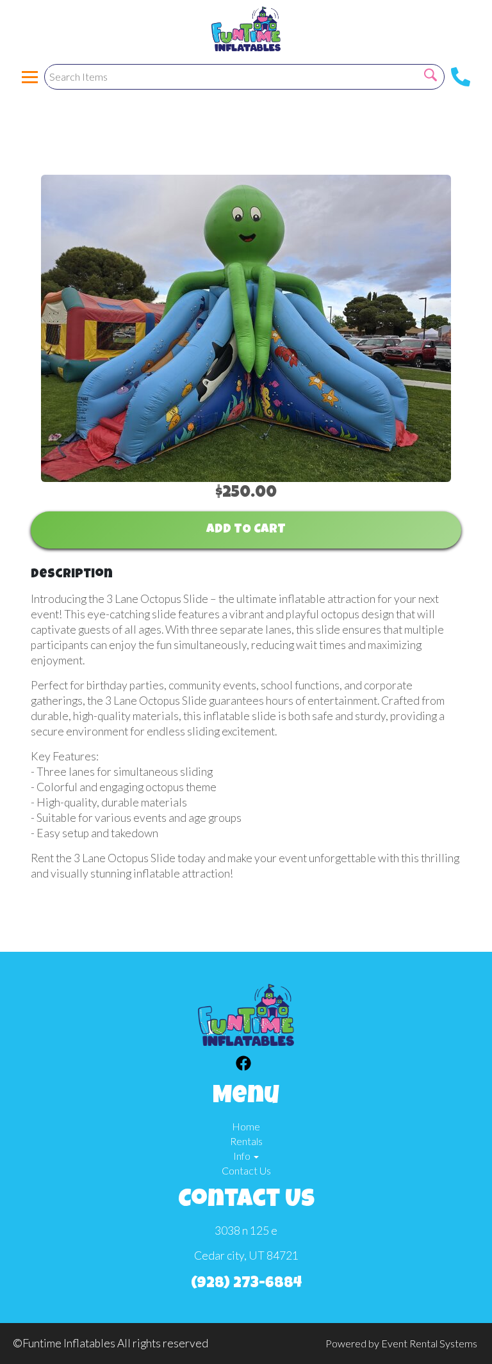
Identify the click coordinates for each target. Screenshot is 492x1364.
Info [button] (242, 1156)
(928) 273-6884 (246, 1284)
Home (246, 1126)
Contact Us (246, 1170)
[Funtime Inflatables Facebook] (243, 1065)
